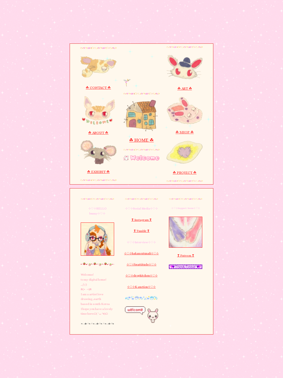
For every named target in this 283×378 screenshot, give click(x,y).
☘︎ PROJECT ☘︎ (184, 172)
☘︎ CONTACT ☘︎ (98, 88)
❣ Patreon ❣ (185, 255)
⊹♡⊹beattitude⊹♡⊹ (141, 264)
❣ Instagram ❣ (141, 220)
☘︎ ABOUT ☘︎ (98, 133)
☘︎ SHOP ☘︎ (184, 132)
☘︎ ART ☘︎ (184, 88)
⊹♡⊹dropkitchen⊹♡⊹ (141, 275)
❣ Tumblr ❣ (141, 231)
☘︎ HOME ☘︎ (141, 140)
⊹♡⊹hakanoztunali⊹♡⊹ (141, 253)
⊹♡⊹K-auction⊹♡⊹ (141, 287)
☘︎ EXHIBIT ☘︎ (98, 172)
